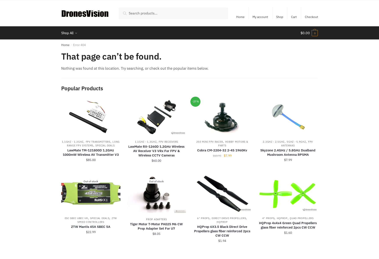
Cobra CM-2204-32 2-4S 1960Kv (222, 150)
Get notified (90, 250)
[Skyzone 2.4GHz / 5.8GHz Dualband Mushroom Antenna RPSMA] (288, 117)
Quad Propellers (302, 218)
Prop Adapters (156, 219)
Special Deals (104, 145)
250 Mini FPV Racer (209, 141)
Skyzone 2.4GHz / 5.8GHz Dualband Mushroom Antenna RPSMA (287, 152)
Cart (294, 17)
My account (260, 17)
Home (240, 17)
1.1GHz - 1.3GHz (73, 141)
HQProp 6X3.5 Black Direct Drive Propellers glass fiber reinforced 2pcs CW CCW (222, 231)
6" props (203, 218)
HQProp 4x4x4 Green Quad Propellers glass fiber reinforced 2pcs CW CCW (288, 225)
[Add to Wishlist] (115, 104)
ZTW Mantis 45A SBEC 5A (90, 227)
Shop (279, 17)
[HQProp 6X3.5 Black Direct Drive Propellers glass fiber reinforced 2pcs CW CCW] (222, 193)
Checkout (311, 17)
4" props (268, 218)
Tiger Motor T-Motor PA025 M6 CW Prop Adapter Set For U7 (156, 226)
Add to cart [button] (90, 170)
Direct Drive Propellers (229, 218)
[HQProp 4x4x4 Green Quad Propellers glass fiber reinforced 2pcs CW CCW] (288, 193)
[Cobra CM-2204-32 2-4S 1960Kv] (222, 117)
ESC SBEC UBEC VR (76, 218)
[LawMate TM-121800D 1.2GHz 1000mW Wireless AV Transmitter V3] (90, 117)
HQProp (222, 222)
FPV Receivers (168, 141)
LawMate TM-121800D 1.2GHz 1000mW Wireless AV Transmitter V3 (91, 152)
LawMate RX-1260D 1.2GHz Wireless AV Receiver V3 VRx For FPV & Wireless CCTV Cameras (156, 150)
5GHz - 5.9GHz (296, 141)
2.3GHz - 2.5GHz (273, 141)
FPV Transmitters (98, 141)
